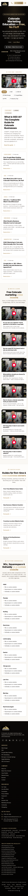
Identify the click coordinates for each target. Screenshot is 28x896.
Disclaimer (6, 886)
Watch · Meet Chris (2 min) (15, 47)
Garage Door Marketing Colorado (8, 858)
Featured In (4, 796)
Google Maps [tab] (18, 95)
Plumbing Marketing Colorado (8, 847)
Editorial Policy (5, 775)
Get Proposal (18, 3)
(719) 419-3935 (7, 814)
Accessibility (8, 888)
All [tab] (5, 91)
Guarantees (4, 791)
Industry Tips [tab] (14, 98)
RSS (22, 888)
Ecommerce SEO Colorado (7, 874)
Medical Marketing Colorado (7, 863)
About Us (3, 768)
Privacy (8, 884)
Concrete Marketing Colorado (8, 854)
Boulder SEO (4, 832)
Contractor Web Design (18, 867)
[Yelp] (23, 740)
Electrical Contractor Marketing (8, 851)
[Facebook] (2, 740)
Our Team (3, 787)
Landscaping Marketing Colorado (8, 852)
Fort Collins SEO (22, 830)
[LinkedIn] (9, 740)
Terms (13, 884)
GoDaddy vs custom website (12, 591)
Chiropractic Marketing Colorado (8, 865)
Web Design (4, 748)
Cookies (24, 884)
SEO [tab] (11, 91)
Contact (3, 779)
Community (4, 805)
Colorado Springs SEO (6, 830)
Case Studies (4, 773)
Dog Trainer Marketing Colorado (8, 872)
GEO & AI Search (5, 761)
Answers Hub (4, 800)
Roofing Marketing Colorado (7, 849)
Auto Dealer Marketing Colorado (8, 870)
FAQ (2, 798)
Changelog (4, 807)
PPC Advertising (5, 754)
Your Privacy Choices (19, 886)
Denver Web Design (20, 835)
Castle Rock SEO (5, 834)
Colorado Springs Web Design (8, 835)
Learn (18, 888)
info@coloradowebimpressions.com (12, 816)
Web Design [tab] (7, 95)
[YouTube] (13, 740)
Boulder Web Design (17, 837)
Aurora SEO (10, 832)
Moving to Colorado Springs (8, 757)
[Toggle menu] (25, 2)
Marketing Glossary (6, 802)
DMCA (11, 886)
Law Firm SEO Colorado (6, 867)
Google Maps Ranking (6, 752)
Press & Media (5, 793)
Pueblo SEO (17, 832)
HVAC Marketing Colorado (7, 845)
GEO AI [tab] (19, 91)
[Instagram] (6, 740)
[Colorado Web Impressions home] (5, 728)
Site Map (4, 884)
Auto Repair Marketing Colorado (8, 869)
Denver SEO (15, 830)
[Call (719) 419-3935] (11, 2)
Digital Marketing (5, 759)
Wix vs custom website (11, 587)
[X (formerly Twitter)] (16, 740)
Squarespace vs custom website (13, 589)
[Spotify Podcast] (20, 740)
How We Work (5, 789)
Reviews (3, 777)
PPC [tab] (5, 98)
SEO (2, 750)
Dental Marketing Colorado (7, 861)
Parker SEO (12, 834)
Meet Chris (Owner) (6, 770)
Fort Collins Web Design (6, 837)
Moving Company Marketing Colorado (9, 860)
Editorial (14, 888)
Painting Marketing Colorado (7, 856)
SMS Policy (18, 884)
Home (9, 42)
